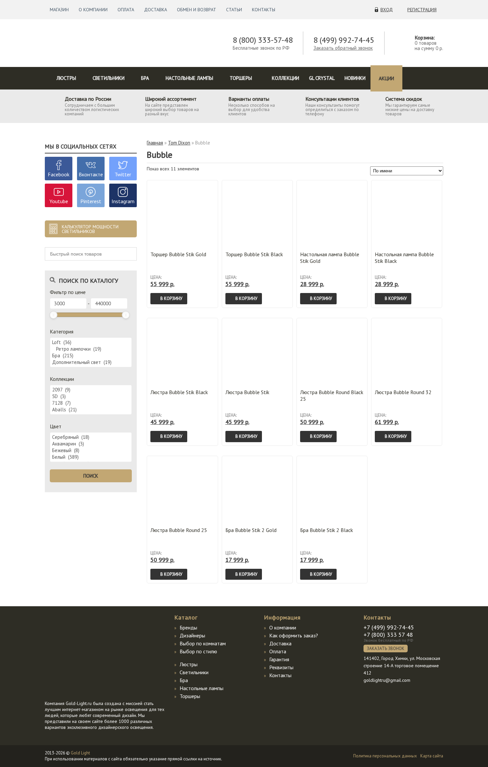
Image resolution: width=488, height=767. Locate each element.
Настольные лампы (189, 78)
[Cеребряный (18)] (90, 437)
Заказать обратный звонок (343, 48)
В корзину (171, 298)
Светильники (108, 78)
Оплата (126, 10)
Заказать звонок (385, 648)
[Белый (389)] (90, 457)
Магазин (59, 10)
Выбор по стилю (198, 651)
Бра (145, 78)
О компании (93, 10)
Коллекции (285, 78)
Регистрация (422, 10)
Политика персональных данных (385, 756)
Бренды (188, 627)
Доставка (155, 10)
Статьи (234, 10)
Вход (386, 10)
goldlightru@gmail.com (387, 680)
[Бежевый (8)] (90, 450)
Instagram (123, 201)
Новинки (355, 78)
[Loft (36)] (90, 342)
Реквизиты (281, 667)
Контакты (263, 10)
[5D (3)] (90, 396)
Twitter (123, 174)
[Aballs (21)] (90, 409)
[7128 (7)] (90, 403)
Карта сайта (431, 756)
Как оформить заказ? (293, 635)
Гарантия (279, 659)
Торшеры (241, 78)
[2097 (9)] (90, 389)
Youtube (58, 201)
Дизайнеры (192, 635)
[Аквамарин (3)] (90, 444)
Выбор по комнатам (203, 643)
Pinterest (90, 201)
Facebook (58, 174)
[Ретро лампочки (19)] (90, 349)
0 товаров (426, 43)
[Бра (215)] (90, 355)
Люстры (66, 78)
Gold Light (80, 753)
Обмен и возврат (196, 10)
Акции (386, 78)
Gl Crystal (322, 78)
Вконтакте (91, 174)
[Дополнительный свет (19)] (90, 362)
